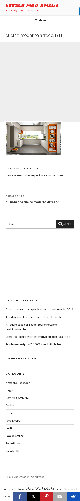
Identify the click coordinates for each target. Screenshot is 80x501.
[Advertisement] (40, 82)
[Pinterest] (46, 496)
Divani (9, 413)
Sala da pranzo (15, 436)
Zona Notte (13, 451)
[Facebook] (20, 496)
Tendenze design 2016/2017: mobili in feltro (33, 344)
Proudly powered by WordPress (25, 476)
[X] (33, 496)
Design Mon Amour (32, 5)
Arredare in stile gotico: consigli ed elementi (33, 317)
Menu (42, 20)
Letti (9, 428)
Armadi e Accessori (18, 383)
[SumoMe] (73, 496)
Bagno (10, 390)
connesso (27, 175)
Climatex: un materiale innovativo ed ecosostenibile (38, 336)
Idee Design (13, 420)
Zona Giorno (13, 443)
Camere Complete (17, 398)
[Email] (60, 496)
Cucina (10, 405)
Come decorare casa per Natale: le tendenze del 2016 (40, 309)
